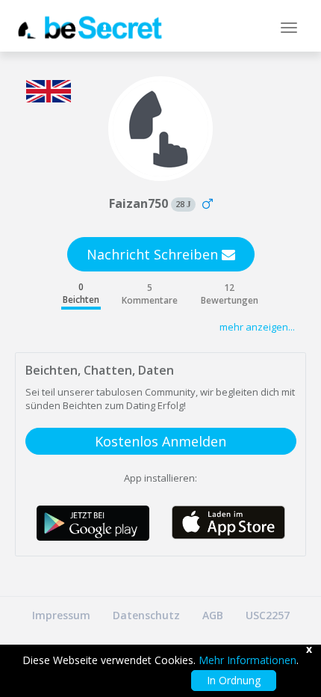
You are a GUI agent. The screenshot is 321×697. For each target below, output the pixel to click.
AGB (212, 615)
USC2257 (268, 615)
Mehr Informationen (247, 660)
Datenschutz (146, 615)
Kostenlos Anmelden (160, 441)
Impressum (61, 615)
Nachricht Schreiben (154, 254)
